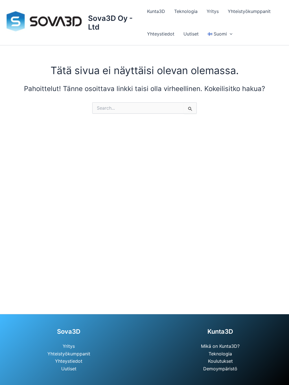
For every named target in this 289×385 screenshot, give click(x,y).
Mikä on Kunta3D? (220, 346)
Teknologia (186, 11)
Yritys (213, 11)
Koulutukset (220, 361)
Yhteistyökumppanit (249, 11)
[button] (230, 34)
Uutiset (191, 34)
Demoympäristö (220, 368)
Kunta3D (156, 11)
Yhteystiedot (160, 34)
